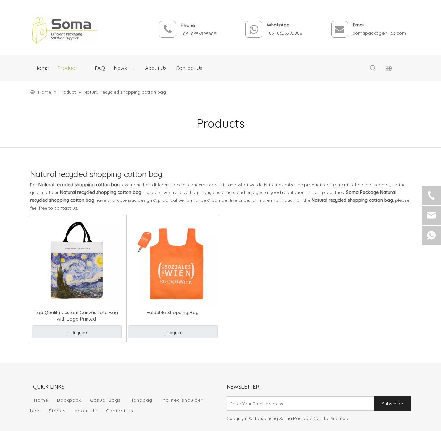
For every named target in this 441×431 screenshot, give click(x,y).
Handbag (141, 400)
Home (41, 400)
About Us (86, 411)
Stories (57, 411)
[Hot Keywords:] (373, 68)
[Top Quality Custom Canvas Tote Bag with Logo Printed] (76, 261)
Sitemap (339, 418)
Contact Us (119, 411)
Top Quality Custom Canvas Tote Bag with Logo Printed (76, 315)
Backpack (69, 400)
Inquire (80, 332)
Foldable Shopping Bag (173, 312)
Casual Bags (105, 400)
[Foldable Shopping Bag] (172, 261)
